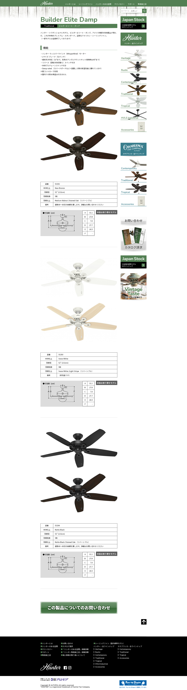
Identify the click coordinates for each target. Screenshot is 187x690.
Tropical (98, 661)
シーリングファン (86, 4)
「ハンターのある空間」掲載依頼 (76, 649)
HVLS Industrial (101, 664)
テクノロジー (119, 4)
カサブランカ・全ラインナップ (133, 154)
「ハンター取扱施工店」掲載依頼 (76, 652)
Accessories (100, 667)
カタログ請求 (68, 646)
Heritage (98, 649)
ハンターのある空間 (103, 4)
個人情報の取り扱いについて (74, 655)
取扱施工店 (142, 4)
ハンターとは (70, 4)
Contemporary (101, 655)
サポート (131, 4)
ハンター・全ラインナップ (133, 43)
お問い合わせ (68, 643)
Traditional (99, 658)
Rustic (97, 652)
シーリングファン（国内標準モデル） (110, 643)
